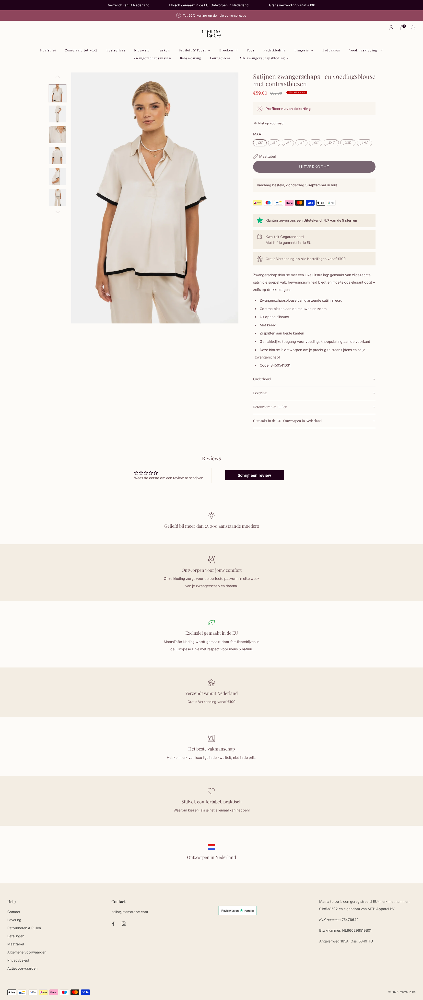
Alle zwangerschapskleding (262, 58)
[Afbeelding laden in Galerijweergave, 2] (57, 114)
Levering (14, 920)
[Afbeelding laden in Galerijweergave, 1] (57, 93)
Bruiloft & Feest (192, 50)
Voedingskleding (363, 50)
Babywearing (190, 58)
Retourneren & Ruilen (24, 928)
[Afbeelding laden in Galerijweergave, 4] (57, 155)
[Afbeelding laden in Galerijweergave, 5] (57, 176)
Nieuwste (142, 50)
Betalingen (15, 936)
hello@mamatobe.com (129, 912)
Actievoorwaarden (22, 968)
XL (315, 142)
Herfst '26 (48, 50)
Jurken (164, 50)
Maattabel (15, 944)
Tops (251, 50)
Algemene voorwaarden (26, 952)
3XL (348, 142)
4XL (364, 142)
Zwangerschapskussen (152, 58)
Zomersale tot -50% (81, 50)
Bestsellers (115, 50)
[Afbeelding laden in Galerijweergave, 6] (57, 197)
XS (260, 142)
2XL (331, 142)
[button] (314, 379)
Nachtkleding (274, 50)
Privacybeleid (18, 960)
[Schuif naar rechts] (57, 212)
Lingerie (301, 50)
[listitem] (128, 5)
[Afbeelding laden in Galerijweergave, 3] (57, 134)
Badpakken (331, 50)
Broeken (226, 50)
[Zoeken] (413, 27)
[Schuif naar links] (57, 78)
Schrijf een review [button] (254, 475)
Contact (13, 912)
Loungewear (220, 58)
